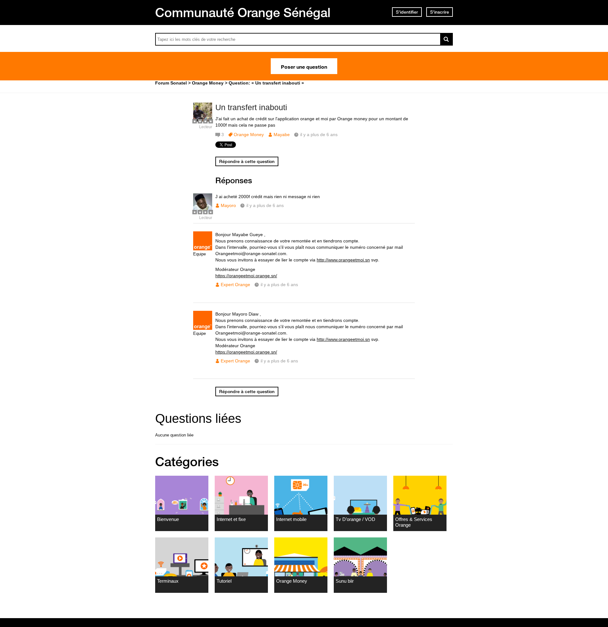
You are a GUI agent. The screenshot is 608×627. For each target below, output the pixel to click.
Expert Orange (235, 284)
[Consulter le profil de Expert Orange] (202, 249)
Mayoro (228, 205)
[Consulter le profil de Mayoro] (202, 211)
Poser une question (304, 66)
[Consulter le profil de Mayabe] (202, 120)
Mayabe (282, 134)
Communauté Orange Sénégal (243, 12)
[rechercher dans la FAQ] (446, 39)
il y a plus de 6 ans (265, 205)
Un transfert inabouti (251, 107)
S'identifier (407, 12)
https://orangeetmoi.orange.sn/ (246, 275)
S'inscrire (439, 12)
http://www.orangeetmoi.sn (343, 259)
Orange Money (249, 134)
